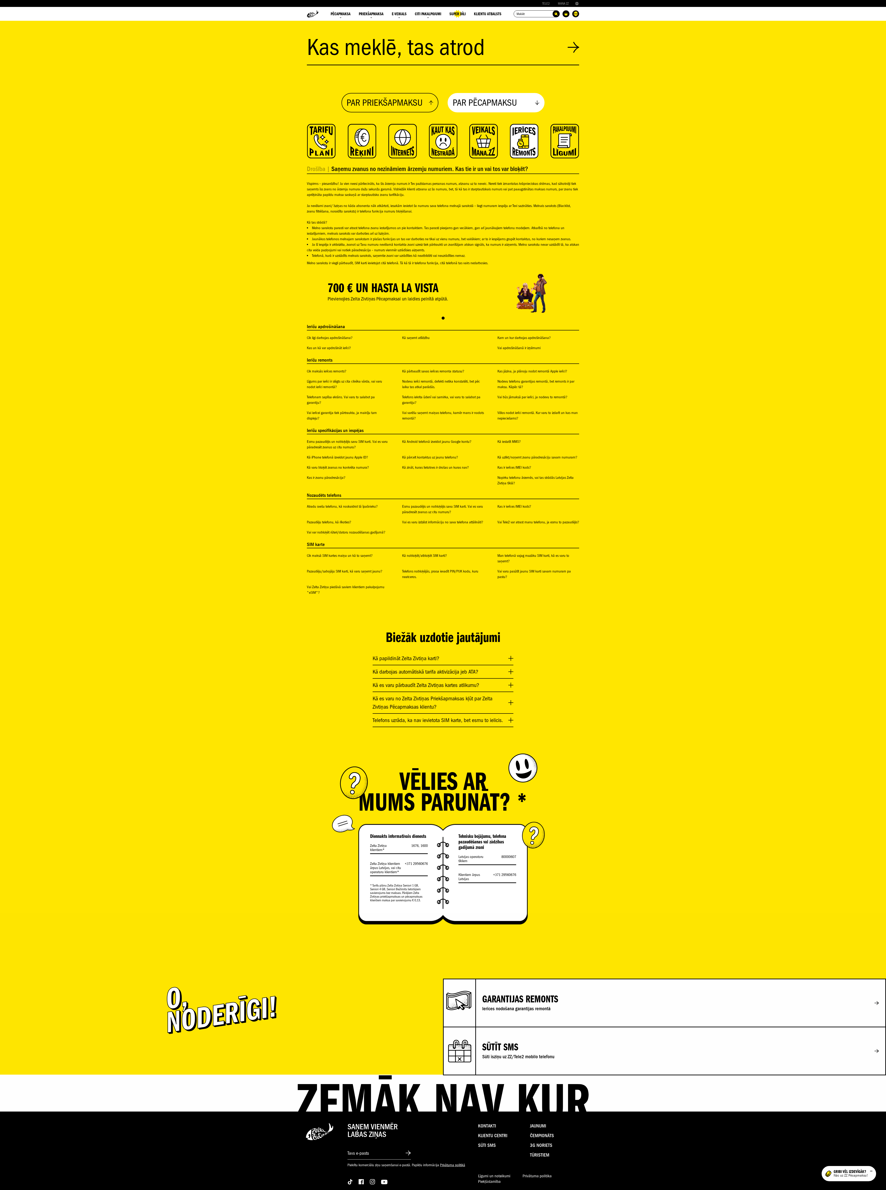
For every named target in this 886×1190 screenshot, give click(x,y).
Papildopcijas (542, 1175)
